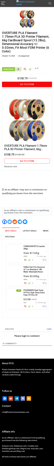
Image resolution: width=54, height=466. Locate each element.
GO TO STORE (27, 161)
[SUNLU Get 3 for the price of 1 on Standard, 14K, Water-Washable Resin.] (14, 272)
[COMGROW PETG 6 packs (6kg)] (14, 251)
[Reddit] (14, 221)
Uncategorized (23, 56)
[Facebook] (4, 221)
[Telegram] (20, 221)
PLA (24, 303)
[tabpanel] (27, 278)
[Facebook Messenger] (25, 221)
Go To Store (27, 84)
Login (49, 329)
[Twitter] (9, 221)
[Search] (50, 3)
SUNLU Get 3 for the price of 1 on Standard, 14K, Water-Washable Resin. (34, 269)
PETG (25, 256)
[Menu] (3, 3)
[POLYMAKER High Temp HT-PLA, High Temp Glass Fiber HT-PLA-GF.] (14, 295)
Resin (25, 279)
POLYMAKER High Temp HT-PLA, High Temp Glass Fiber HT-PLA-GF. (34, 292)
